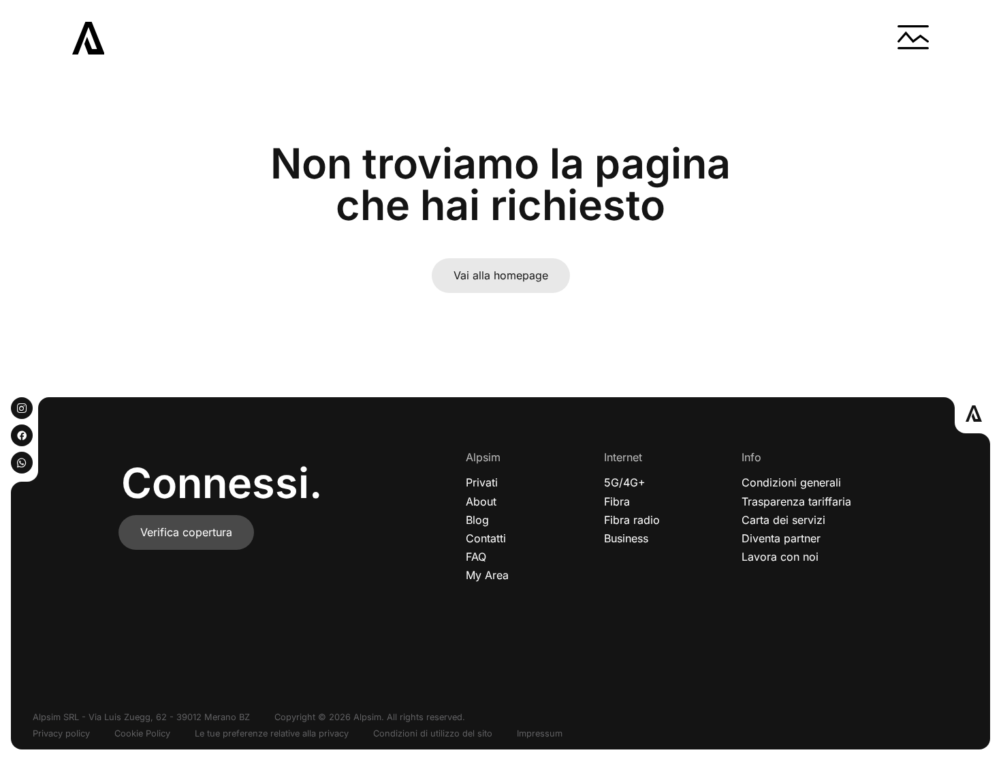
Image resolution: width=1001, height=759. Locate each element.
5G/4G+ (625, 482)
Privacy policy (61, 733)
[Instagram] (22, 408)
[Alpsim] (88, 38)
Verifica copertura (186, 532)
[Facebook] (22, 435)
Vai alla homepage (501, 275)
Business (626, 538)
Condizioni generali (791, 482)
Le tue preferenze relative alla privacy (272, 733)
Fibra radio (632, 520)
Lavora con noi (780, 556)
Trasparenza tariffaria (796, 501)
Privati (482, 482)
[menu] (913, 38)
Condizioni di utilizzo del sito (432, 733)
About (481, 501)
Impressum (539, 733)
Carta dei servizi (783, 520)
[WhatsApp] (22, 463)
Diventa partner (781, 538)
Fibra (617, 501)
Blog (477, 520)
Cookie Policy (142, 733)
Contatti (486, 538)
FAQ (476, 556)
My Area (487, 575)
